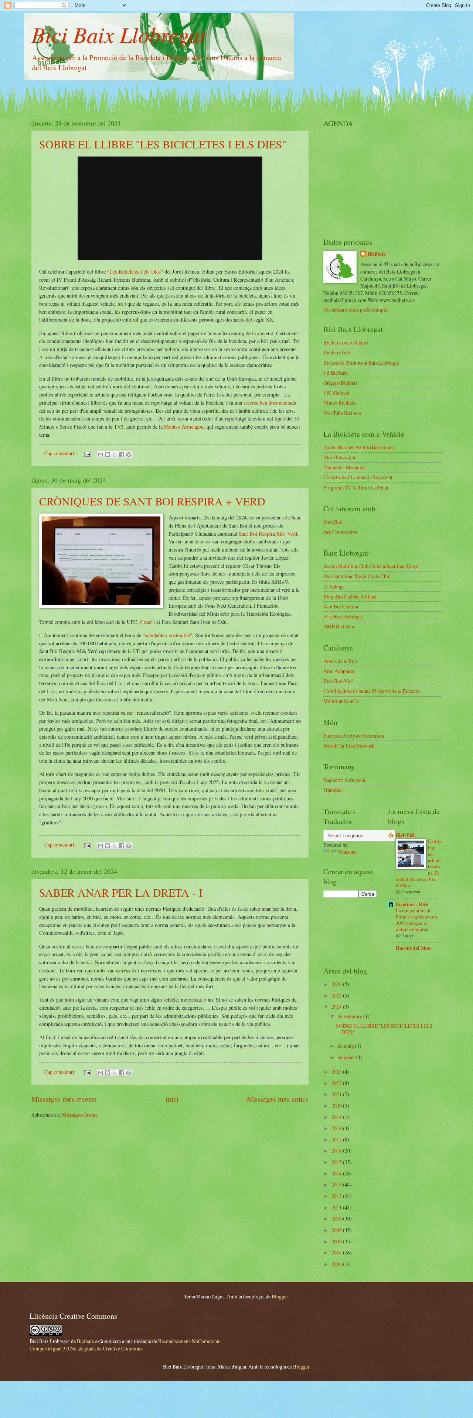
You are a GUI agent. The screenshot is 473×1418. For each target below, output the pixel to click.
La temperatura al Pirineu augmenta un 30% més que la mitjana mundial (416, 920)
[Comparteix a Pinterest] (128, 454)
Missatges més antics (278, 1098)
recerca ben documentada (270, 402)
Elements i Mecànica (344, 467)
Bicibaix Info (336, 352)
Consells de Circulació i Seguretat (357, 477)
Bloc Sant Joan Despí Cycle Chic (356, 576)
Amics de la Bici (340, 661)
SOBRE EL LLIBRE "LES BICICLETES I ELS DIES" (162, 144)
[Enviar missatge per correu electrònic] (87, 453)
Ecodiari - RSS (412, 904)
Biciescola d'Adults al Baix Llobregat (361, 362)
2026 (337, 984)
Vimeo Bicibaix (339, 402)
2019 (337, 1116)
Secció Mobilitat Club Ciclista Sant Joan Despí (371, 566)
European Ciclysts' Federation (353, 735)
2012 (337, 1195)
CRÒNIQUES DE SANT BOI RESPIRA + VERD (152, 501)
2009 (337, 1229)
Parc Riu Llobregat (342, 616)
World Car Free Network (348, 745)
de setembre (350, 1016)
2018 (337, 1128)
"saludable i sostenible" (167, 635)
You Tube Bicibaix (342, 412)
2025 (337, 995)
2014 (337, 1173)
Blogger (280, 1296)
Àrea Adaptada (338, 670)
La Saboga (334, 586)
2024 (337, 1006)
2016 (337, 1150)
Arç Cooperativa (340, 531)
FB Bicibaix (335, 372)
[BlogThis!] (107, 454)
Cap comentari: (60, 453)
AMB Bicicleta (338, 626)
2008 (337, 1241)
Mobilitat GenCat (341, 700)
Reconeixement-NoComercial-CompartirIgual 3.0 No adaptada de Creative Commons (125, 1345)
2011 (337, 1207)
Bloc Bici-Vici (338, 680)
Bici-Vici (405, 835)
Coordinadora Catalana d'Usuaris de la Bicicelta (372, 690)
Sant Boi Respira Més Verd (268, 533)
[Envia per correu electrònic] (100, 454)
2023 (337, 1071)
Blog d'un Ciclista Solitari (349, 596)
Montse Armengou (184, 426)
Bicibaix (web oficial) (345, 342)
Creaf (146, 621)
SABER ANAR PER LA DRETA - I (121, 892)
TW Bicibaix (336, 392)
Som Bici (333, 521)
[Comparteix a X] (114, 454)
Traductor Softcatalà (344, 779)
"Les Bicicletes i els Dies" (135, 271)
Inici (172, 1098)
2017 (337, 1139)
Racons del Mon (413, 948)
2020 (337, 1105)
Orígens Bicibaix (340, 382)
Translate (347, 851)
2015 (337, 1161)
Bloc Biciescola (339, 457)
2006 (337, 1263)
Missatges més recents (64, 1098)
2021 (337, 1094)
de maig (346, 1045)
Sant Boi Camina (340, 606)
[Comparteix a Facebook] (121, 454)
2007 (337, 1252)
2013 (337, 1184)
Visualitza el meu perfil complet (356, 309)
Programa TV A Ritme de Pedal (355, 487)
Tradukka (333, 789)
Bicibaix (377, 254)
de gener (347, 1057)
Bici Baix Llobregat (118, 34)
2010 (337, 1218)
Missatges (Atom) (80, 1114)
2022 (337, 1082)
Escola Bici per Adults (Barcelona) (358, 447)
